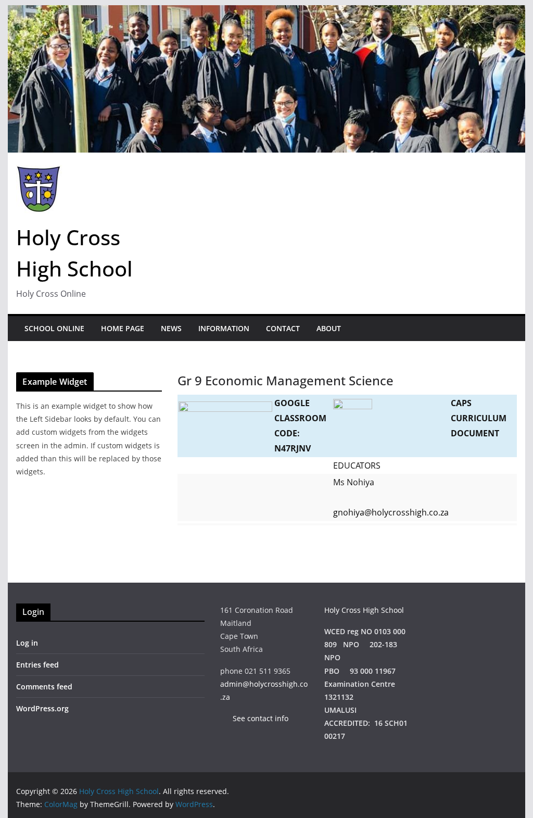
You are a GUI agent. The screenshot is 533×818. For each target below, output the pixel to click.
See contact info (255, 718)
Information (223, 328)
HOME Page (122, 328)
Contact (283, 328)
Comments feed (44, 686)
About (328, 328)
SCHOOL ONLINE (54, 328)
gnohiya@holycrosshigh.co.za (391, 512)
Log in (27, 643)
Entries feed (37, 665)
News (171, 328)
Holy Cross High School (364, 610)
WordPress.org (42, 708)
